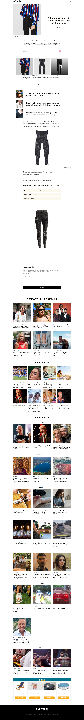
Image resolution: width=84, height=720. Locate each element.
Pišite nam (27, 714)
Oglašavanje (50, 714)
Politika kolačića (56, 714)
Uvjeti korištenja (32, 714)
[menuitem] (68, 1)
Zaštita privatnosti (44, 714)
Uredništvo (38, 714)
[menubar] (68, 1)
